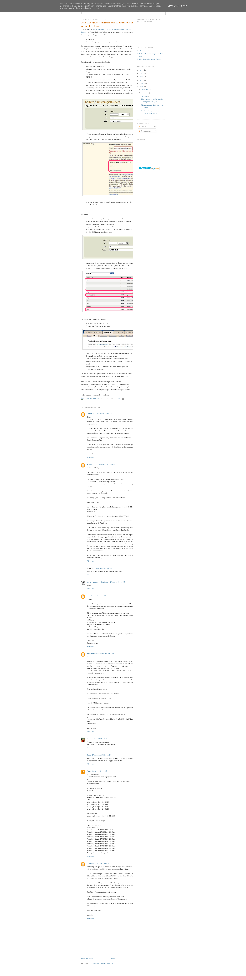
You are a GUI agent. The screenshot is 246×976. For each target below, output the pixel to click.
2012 (142, 76)
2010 (142, 83)
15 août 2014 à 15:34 (101, 863)
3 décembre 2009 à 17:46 (103, 568)
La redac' (90, 413)
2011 (142, 80)
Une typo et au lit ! (143, 51)
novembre (145, 93)
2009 (142, 86)
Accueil (113, 958)
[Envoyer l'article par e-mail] (123, 398)
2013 (142, 73)
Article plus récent (87, 958)
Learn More (173, 6)
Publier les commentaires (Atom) (102, 963)
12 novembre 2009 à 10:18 (105, 464)
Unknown (90, 863)
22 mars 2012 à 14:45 (99, 771)
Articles (143, 126)
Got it (184, 6)
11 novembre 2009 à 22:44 (104, 413)
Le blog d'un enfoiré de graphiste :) (149, 59)
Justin (89, 755)
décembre (145, 89)
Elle (88, 738)
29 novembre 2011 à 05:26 (101, 755)
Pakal (89, 771)
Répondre (90, 457)
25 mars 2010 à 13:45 (117, 582)
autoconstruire (92, 653)
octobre (144, 96)
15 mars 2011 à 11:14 (98, 596)
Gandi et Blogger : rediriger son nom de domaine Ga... (152, 112)
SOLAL (90, 464)
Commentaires (145, 131)
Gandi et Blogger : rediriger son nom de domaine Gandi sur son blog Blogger (107, 24)
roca (88, 595)
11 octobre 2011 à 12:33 (99, 739)
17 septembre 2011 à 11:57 (107, 653)
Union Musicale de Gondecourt (98, 582)
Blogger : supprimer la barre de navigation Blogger (152, 100)
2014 (142, 70)
